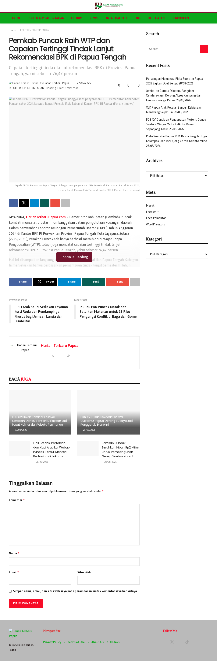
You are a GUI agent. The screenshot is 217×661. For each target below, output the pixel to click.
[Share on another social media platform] (65, 203)
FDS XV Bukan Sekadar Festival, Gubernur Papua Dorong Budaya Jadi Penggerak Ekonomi (107, 421)
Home (12, 30)
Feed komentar (156, 218)
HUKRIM (76, 18)
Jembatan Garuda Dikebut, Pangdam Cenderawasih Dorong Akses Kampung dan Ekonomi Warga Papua (173, 95)
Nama (14, 553)
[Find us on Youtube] (179, 642)
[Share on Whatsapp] (44, 203)
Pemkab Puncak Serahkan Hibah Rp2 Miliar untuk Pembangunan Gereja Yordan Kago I (120, 449)
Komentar (17, 500)
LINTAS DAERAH (116, 18)
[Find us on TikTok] (187, 642)
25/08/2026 (20, 429)
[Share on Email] (55, 203)
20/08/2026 (110, 461)
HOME (16, 18)
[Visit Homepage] (108, 6)
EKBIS (137, 18)
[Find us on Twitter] (172, 642)
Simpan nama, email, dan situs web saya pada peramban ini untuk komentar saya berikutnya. (75, 591)
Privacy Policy (52, 642)
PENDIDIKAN (180, 18)
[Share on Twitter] (24, 203)
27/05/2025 (84, 83)
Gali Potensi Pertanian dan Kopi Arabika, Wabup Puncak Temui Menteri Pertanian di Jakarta (51, 449)
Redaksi (115, 642)
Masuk (150, 205)
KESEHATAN (156, 18)
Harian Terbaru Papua (56, 83)
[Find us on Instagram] (194, 642)
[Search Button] (206, 6)
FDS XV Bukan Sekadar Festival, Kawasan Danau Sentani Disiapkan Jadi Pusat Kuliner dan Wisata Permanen (39, 421)
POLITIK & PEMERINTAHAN (46, 18)
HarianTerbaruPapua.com (46, 217)
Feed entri (152, 212)
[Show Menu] (11, 6)
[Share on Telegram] (34, 203)
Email (14, 572)
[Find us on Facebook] (164, 642)
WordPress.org (155, 224)
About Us (97, 642)
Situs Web (84, 572)
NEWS (93, 18)
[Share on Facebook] (13, 203)
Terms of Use (76, 642)
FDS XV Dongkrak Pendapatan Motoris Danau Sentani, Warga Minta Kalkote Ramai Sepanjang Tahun (176, 124)
